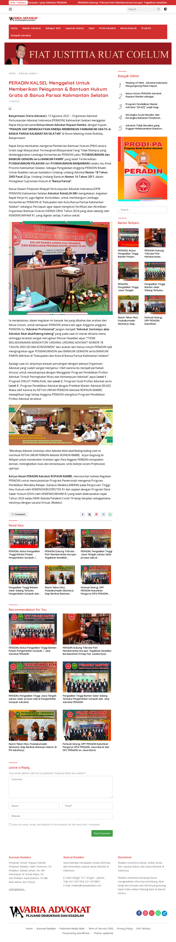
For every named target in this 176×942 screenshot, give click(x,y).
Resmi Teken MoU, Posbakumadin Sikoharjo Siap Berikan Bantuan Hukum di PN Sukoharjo (59, 590)
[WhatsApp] (158, 913)
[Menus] (11, 9)
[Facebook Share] (82, 514)
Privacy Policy (125, 928)
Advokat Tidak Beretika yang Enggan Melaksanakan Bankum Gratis (144, 127)
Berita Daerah (128, 28)
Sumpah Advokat (21, 35)
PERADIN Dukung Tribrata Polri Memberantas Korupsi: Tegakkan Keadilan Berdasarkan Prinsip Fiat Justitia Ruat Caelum (60, 554)
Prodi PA (146, 28)
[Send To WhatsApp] (110, 514)
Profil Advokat (107, 28)
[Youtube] (152, 913)
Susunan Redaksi (46, 928)
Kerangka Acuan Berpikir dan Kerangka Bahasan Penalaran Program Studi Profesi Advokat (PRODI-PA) (144, 116)
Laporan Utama (74, 28)
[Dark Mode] (165, 9)
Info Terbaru (143, 928)
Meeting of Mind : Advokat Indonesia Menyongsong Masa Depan (146, 84)
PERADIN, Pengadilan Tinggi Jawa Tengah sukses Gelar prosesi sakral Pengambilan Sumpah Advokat (96, 554)
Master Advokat (31, 28)
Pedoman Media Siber (72, 928)
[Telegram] (164, 913)
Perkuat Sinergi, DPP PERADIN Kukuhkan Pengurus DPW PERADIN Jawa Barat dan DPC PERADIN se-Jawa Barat (94, 590)
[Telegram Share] (103, 514)
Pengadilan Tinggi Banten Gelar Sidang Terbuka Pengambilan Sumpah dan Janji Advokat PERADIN (24, 590)
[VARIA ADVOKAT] (23, 18)
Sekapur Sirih (53, 28)
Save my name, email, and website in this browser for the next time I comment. (56, 824)
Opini (91, 28)
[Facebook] (139, 913)
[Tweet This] (89, 514)
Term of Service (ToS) (101, 928)
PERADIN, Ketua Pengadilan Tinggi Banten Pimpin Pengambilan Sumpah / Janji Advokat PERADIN (24, 554)
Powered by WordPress (76, 933)
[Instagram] (145, 913)
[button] (158, 9)
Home (14, 28)
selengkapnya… (17, 889)
